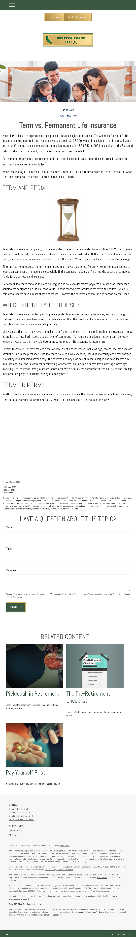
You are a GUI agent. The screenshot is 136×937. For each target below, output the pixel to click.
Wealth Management (77, 17)
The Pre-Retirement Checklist (88, 697)
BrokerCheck (64, 845)
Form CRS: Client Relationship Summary (25, 904)
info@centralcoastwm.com (21, 819)
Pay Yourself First (25, 772)
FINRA (84, 888)
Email (9, 549)
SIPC (89, 888)
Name (9, 527)
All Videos (13, 834)
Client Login (54, 17)
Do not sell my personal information (59, 869)
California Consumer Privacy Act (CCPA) (89, 867)
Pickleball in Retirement (33, 693)
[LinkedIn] (7, 934)
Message (11, 570)
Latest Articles (15, 830)
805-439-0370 (21, 808)
